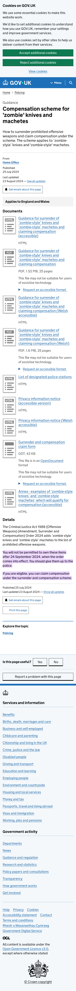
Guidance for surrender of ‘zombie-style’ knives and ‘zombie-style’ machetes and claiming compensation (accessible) (41, 227)
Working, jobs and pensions (22, 820)
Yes (42, 662)
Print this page (18, 610)
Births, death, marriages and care (27, 722)
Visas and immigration (18, 813)
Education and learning (19, 771)
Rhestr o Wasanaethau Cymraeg (26, 925)
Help (6, 910)
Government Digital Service (22, 931)
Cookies (33, 910)
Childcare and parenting (20, 736)
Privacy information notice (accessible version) (39, 400)
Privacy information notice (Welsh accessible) (45, 422)
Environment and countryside (24, 785)
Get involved (12, 893)
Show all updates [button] (53, 592)
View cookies (38, 71)
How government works (20, 886)
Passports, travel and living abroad (28, 806)
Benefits (9, 714)
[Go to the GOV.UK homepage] (17, 82)
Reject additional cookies (38, 62)
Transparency (12, 879)
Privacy (18, 910)
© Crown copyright (38, 982)
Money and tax (13, 799)
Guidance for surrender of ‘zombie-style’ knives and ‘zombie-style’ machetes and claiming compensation (41, 257)
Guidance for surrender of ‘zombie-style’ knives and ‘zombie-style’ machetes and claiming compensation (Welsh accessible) (43, 306)
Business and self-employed (23, 729)
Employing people (15, 778)
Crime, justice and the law (21, 750)
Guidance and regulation (20, 857)
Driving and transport (18, 764)
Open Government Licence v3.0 (25, 949)
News (7, 850)
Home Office (11, 162)
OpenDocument (51, 461)
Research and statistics (20, 864)
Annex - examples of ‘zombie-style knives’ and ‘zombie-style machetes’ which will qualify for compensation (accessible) (45, 498)
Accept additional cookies (38, 53)
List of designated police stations (45, 377)
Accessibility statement (20, 915)
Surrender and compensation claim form (41, 444)
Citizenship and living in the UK (25, 743)
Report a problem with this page (38, 677)
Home (6, 92)
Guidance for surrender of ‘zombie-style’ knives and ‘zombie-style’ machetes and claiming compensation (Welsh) (43, 337)
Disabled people (14, 757)
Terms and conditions (18, 920)
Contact (46, 915)
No (58, 662)
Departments (12, 843)
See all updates (36, 181)
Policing (20, 92)
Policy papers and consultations (26, 872)
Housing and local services (22, 792)
